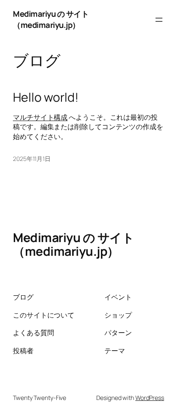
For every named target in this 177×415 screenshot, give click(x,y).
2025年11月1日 (32, 158)
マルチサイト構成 (40, 117)
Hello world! (46, 97)
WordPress (149, 398)
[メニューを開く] (159, 20)
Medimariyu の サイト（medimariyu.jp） (50, 19)
